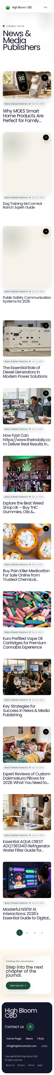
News (29, 1038)
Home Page (13, 1038)
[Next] (42, 932)
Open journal (16, 985)
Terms (31, 1065)
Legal (39, 1065)
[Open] (45, 7)
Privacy (21, 1065)
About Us (10, 1065)
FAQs (40, 1038)
